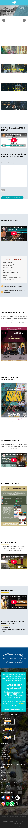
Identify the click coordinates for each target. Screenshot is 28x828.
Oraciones (3, 749)
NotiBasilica (4, 747)
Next (24, 401)
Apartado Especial (22, 13)
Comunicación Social (6, 758)
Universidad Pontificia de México (9, 786)
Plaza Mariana (4, 754)
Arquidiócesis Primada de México (9, 783)
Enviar (3, 190)
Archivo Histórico (5, 751)
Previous (3, 401)
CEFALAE (3, 789)
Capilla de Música (5, 756)
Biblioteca (3, 752)
